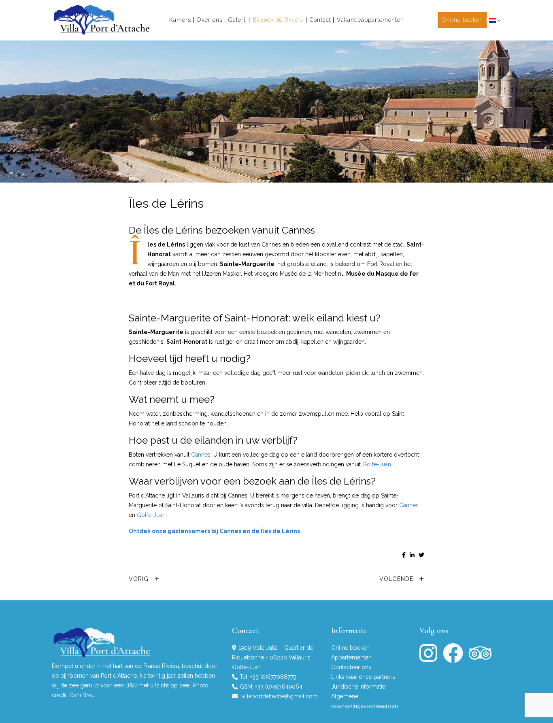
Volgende (397, 579)
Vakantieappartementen (370, 20)
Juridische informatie (358, 686)
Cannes (201, 454)
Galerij (237, 20)
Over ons (210, 20)
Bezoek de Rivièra (278, 20)
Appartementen (351, 657)
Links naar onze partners (363, 677)
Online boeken (462, 20)
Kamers (180, 20)
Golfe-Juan (376, 464)
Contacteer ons (351, 667)
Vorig (140, 579)
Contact (320, 20)
